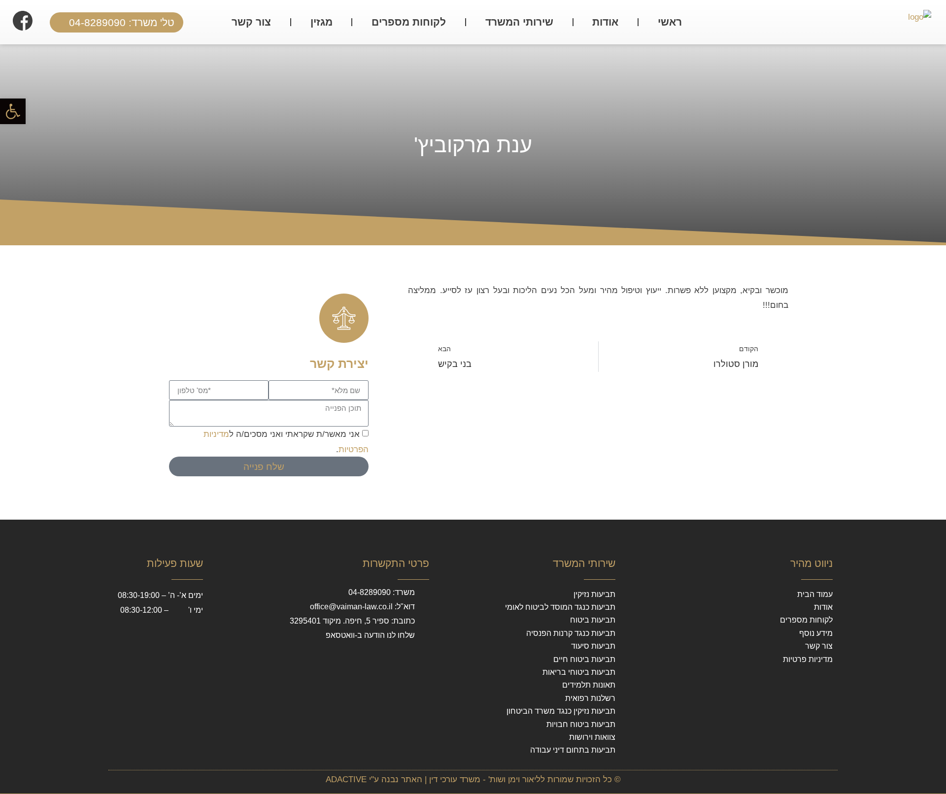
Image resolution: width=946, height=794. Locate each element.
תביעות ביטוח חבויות (580, 724)
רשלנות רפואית (590, 698)
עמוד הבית (815, 594)
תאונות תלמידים (588, 685)
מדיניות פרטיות (808, 659)
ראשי (670, 22)
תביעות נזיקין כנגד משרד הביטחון (561, 711)
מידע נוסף (816, 633)
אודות (605, 22)
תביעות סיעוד (593, 646)
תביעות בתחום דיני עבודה (572, 750)
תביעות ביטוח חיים (584, 659)
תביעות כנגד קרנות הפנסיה (570, 633)
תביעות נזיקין (594, 594)
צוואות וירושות (592, 737)
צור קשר (251, 22)
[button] (13, 111)
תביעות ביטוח (592, 620)
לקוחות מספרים (409, 22)
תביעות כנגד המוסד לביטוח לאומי (560, 607)
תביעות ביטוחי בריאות (578, 672)
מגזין (321, 22)
